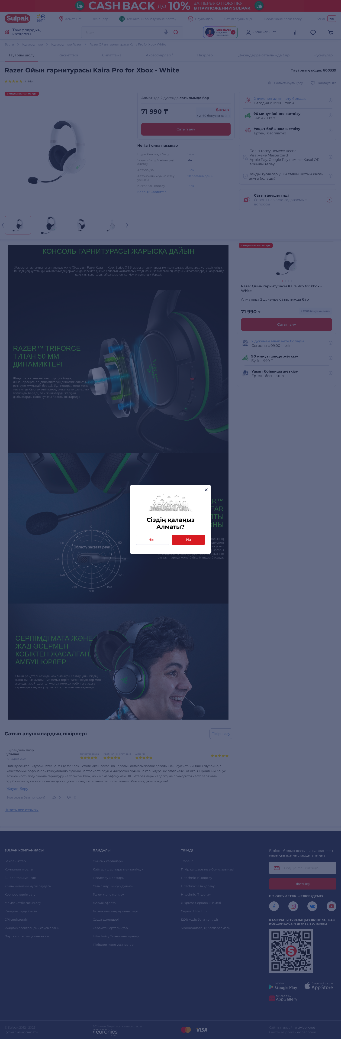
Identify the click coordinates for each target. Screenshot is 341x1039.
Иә (188, 539)
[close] (206, 489)
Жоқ (153, 539)
